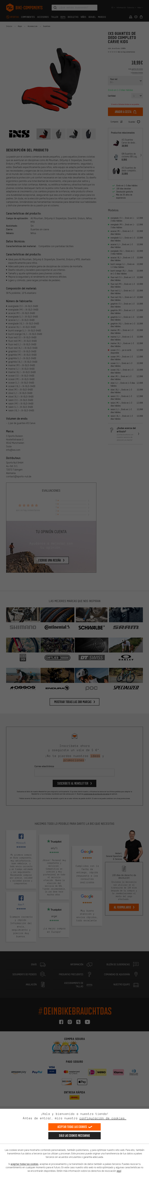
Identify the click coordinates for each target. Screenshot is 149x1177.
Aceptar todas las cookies (72, 1127)
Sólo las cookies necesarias (74, 1136)
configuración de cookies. (102, 1118)
